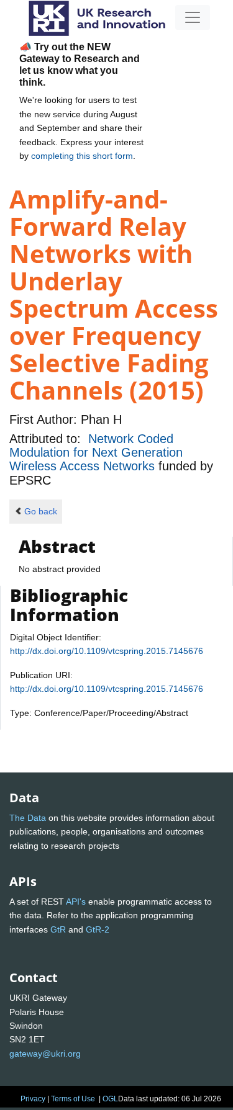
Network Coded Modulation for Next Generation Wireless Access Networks (96, 452)
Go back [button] (40, 511)
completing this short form (82, 156)
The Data (27, 818)
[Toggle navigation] (192, 17)
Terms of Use (73, 1098)
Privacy (33, 1098)
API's (76, 901)
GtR (58, 929)
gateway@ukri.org (45, 1054)
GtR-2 (97, 929)
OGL (110, 1098)
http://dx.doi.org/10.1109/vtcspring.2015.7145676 (106, 651)
